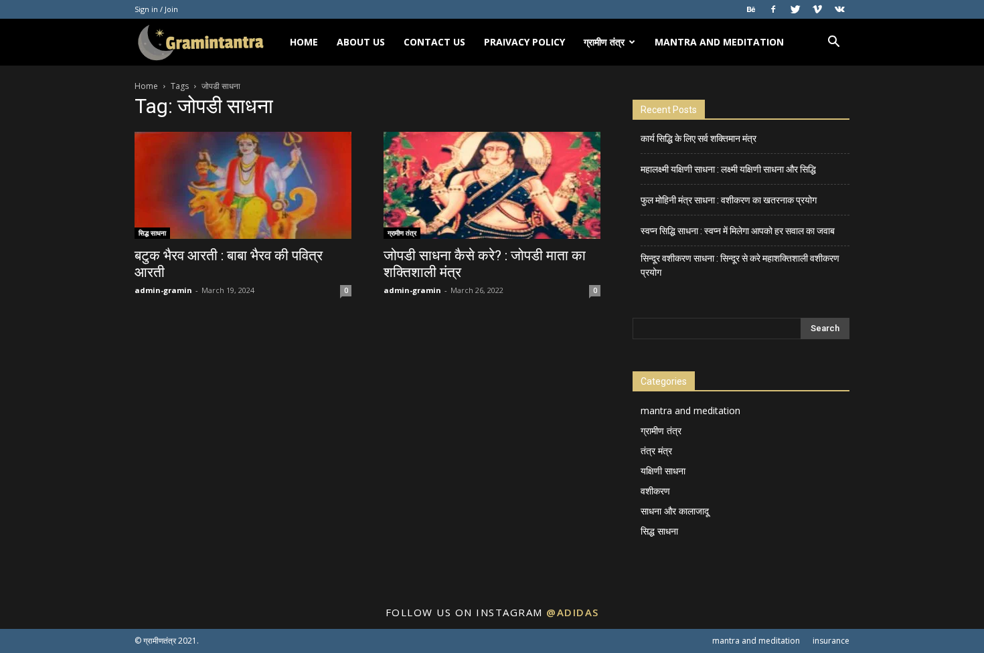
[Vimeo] (817, 9)
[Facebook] (773, 9)
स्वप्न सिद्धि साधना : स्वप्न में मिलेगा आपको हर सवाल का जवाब (738, 230)
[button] (833, 43)
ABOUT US (361, 41)
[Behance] (751, 9)
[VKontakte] (839, 9)
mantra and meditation (719, 41)
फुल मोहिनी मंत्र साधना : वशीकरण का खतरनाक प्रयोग (729, 200)
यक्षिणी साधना (663, 470)
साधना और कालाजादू (675, 510)
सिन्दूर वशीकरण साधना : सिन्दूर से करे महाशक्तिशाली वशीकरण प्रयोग (740, 265)
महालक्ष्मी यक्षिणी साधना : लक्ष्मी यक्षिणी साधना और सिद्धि (728, 169)
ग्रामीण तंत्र (604, 41)
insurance (831, 640)
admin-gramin (163, 290)
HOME (304, 41)
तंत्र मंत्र (656, 450)
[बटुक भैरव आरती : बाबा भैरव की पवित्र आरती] (243, 185)
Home (146, 86)
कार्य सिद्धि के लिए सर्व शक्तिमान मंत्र (698, 138)
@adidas (572, 612)
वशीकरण (655, 490)
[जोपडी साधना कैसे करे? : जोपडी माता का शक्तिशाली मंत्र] (492, 185)
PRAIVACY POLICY (524, 41)
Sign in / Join (156, 9)
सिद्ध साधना (152, 233)
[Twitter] (795, 9)
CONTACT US (434, 41)
